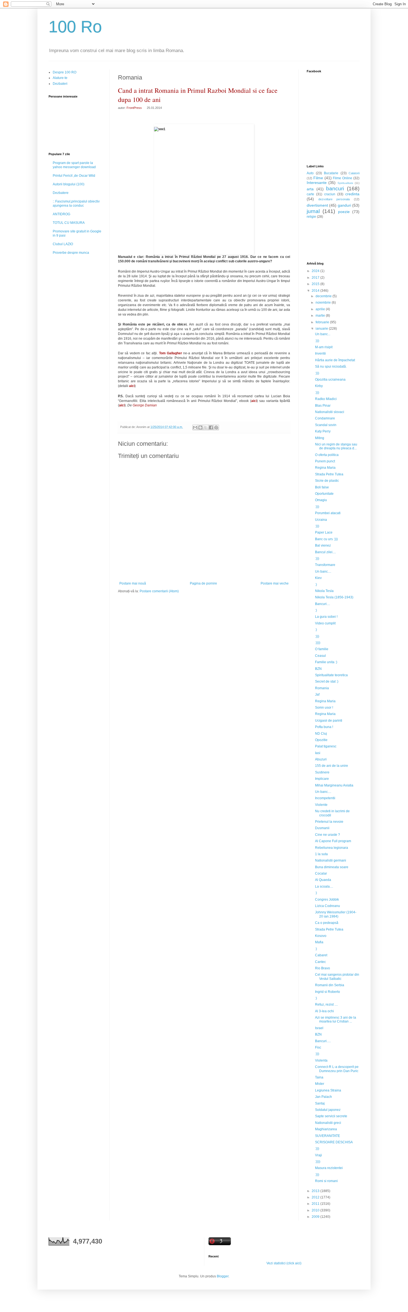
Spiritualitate (345, 182)
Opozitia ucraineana (330, 379)
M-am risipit (324, 347)
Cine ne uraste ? (327, 835)
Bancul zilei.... (325, 552)
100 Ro (75, 26)
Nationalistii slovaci (329, 412)
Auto (310, 173)
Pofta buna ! (324, 727)
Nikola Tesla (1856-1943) (334, 597)
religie (311, 217)
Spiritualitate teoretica (331, 675)
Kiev (318, 578)
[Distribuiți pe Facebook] (211, 427)
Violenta (321, 1060)
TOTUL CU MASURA (69, 223)
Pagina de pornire (203, 583)
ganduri (344, 205)
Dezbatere (61, 193)
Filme (318, 178)
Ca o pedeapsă (326, 923)
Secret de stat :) (326, 681)
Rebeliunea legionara (331, 848)
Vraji (318, 1155)
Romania (322, 688)
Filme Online (342, 178)
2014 (316, 291)
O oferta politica (327, 455)
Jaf (317, 694)
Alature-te (60, 78)
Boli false (322, 487)
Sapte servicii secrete (331, 1116)
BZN (318, 669)
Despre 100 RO (64, 72)
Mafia (319, 942)
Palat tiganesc (325, 746)
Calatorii (354, 173)
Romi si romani (326, 1181)
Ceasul (320, 656)
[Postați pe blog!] (200, 427)
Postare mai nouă (132, 583)
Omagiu (321, 500)
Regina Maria (325, 468)
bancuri (335, 188)
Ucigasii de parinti (328, 720)
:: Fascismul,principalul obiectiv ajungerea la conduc (76, 203)
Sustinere (322, 772)
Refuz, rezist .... (326, 1004)
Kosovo (320, 936)
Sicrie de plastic (327, 481)
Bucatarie (331, 173)
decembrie (324, 296)
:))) (317, 341)
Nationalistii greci (328, 1123)
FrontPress (134, 107)
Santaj (320, 1103)
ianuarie (322, 328)
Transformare (325, 565)
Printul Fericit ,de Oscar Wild (74, 176)
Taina (319, 1077)
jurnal (313, 211)
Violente (321, 805)
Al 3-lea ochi (324, 1011)
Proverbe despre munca (71, 253)
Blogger (222, 1276)
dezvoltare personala (334, 199)
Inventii (320, 353)
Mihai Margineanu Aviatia (334, 785)
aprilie (321, 309)
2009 (316, 1217)
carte (310, 194)
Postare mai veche (275, 583)
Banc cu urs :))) (326, 539)
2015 (316, 284)
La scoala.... (324, 886)
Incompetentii (325, 798)
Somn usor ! (324, 707)
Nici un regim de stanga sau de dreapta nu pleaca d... (336, 446)
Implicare (322, 779)
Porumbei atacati (328, 513)
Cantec (320, 962)
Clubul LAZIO (63, 244)
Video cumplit (325, 623)
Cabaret (321, 955)
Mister (319, 1084)
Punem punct (325, 461)
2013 (316, 1191)
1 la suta (321, 854)
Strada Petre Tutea (329, 474)
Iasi (317, 753)
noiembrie (324, 302)
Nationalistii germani (330, 860)
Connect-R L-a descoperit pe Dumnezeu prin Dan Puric (337, 1069)
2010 (316, 1210)
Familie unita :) (326, 662)
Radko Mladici (326, 399)
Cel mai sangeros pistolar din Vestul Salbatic (337, 976)
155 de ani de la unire (331, 766)
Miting (319, 438)
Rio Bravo (322, 968)
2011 (316, 1204)
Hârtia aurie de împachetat (335, 360)
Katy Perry (323, 431)
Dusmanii (322, 828)
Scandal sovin (325, 425)
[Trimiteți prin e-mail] (195, 427)
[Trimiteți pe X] (205, 427)
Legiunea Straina (328, 1090)
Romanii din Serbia (329, 985)
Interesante (317, 182)
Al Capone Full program (333, 841)
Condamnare (325, 418)
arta (310, 189)
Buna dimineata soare (331, 867)
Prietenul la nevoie (329, 822)
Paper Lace (324, 532)
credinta (352, 194)
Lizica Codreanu (327, 906)
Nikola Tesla (324, 591)
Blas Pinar (323, 406)
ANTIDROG (61, 214)
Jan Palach (323, 1097)
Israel (319, 1028)
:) (316, 584)
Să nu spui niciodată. (331, 366)
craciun (329, 194)
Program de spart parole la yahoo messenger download (74, 165)
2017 (316, 278)
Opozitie (321, 740)
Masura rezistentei (329, 1168)
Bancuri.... (322, 604)
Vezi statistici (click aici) (283, 1263)
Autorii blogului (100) (68, 184)
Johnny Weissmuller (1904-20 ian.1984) (335, 914)
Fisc (318, 1047)
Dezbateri (60, 84)
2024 (316, 271)
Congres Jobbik (327, 899)
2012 (316, 1197)
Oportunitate (324, 494)
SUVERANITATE (327, 1136)
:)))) (317, 643)
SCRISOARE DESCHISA (334, 1142)
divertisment (317, 205)
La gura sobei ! (326, 617)
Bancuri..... (323, 1041)
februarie (323, 322)
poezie (344, 211)
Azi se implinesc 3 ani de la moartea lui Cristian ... (335, 1019)
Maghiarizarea (326, 1129)
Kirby (319, 386)
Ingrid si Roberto (327, 992)
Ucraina (321, 520)
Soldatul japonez (328, 1110)
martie (321, 315)
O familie (321, 649)
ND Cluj (321, 734)
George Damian (144, 405)
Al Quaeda (323, 880)
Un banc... (322, 334)
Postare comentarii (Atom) (159, 591)
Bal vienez (323, 545)
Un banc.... (323, 571)
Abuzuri (321, 759)
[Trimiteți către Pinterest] (216, 427)
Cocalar (321, 873)
